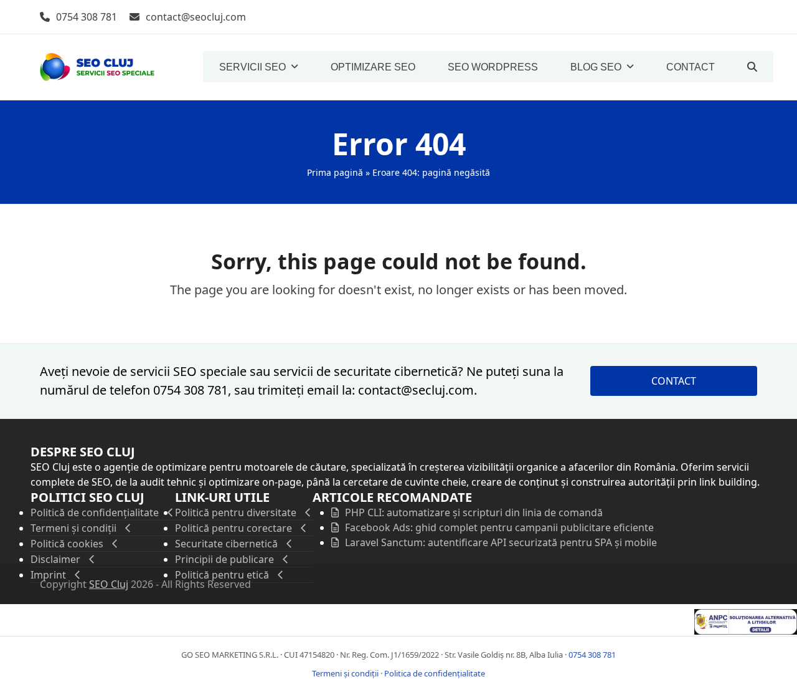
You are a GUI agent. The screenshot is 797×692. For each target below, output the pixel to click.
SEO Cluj (108, 584)
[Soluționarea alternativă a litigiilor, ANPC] (745, 631)
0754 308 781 (86, 17)
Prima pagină (335, 172)
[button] (752, 66)
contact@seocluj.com (196, 17)
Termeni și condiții (345, 673)
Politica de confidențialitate (434, 673)
